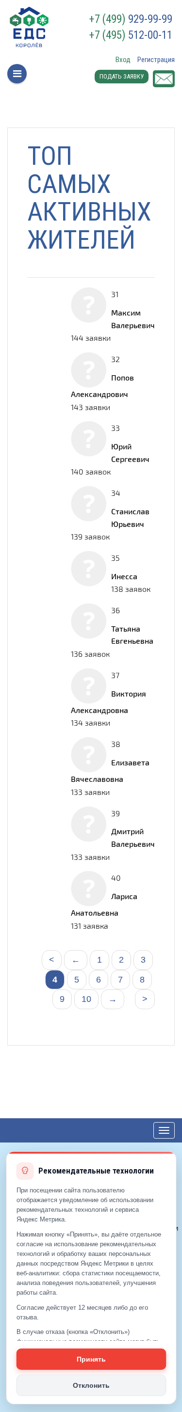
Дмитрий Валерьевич (133, 837)
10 (86, 999)
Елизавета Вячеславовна (110, 770)
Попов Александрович (102, 385)
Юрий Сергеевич (130, 452)
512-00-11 (130, 35)
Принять (91, 1359)
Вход (123, 59)
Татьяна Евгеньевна (132, 635)
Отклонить (91, 1385)
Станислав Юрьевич (130, 517)
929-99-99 (130, 19)
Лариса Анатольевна (104, 904)
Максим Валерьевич (133, 319)
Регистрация (156, 59)
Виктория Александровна (108, 701)
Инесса (124, 576)
